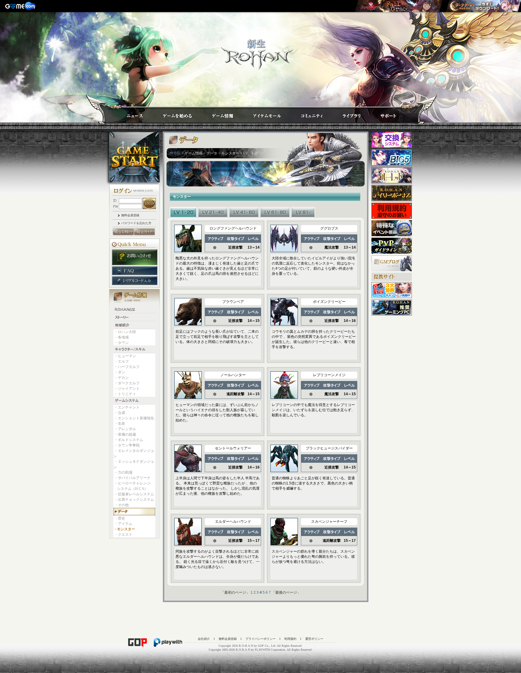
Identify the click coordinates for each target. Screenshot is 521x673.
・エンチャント (127, 407)
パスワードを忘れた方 (136, 223)
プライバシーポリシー (260, 638)
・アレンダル (125, 429)
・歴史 (119, 518)
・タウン (121, 343)
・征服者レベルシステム (134, 494)
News (128, 114)
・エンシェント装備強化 (134, 418)
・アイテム (123, 524)
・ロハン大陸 (125, 332)
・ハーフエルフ (127, 367)
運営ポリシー (314, 638)
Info (216, 114)
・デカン (121, 378)
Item (262, 114)
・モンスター (124, 529)
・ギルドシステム (128, 440)
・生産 (119, 423)
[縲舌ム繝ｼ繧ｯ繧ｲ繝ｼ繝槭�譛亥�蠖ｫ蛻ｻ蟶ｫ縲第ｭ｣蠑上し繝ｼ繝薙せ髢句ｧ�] (483, 6)
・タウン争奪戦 (127, 445)
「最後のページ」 (286, 592)
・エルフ (121, 361)
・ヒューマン (125, 356)
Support (382, 114)
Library (346, 114)
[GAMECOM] (21, 6)
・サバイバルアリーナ (132, 478)
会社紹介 (204, 638)
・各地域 (121, 337)
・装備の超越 (125, 434)
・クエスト (123, 534)
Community (306, 114)
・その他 (121, 505)
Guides (171, 114)
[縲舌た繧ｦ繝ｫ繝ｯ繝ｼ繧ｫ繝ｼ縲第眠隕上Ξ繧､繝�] (399, 6)
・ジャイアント (127, 388)
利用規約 (290, 638)
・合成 (119, 413)
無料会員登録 (130, 215)
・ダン (119, 372)
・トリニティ (125, 394)
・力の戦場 (123, 472)
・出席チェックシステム (134, 499)
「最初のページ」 (235, 592)
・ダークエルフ (127, 383)
